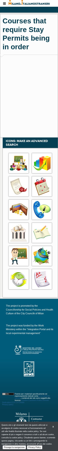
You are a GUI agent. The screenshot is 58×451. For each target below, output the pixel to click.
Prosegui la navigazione (14, 447)
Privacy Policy (34, 447)
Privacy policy (7, 405)
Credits (21, 402)
